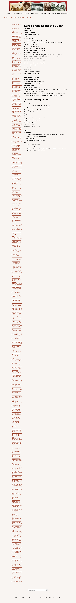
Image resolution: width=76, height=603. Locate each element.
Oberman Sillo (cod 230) (16, 390)
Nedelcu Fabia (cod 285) (16, 373)
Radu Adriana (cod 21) (16, 434)
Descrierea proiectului (18, 13)
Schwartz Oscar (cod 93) (16, 485)
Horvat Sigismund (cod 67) (17, 238)
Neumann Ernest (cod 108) (17, 380)
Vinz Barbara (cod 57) (16, 563)
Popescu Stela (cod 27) (16, 429)
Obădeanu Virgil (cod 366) (17, 389)
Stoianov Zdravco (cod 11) (17, 523)
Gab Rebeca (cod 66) (16, 197)
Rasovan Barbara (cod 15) (16, 438)
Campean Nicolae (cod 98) (17, 102)
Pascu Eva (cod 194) (16, 397)
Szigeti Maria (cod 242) (16, 536)
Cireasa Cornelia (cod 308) (17, 123)
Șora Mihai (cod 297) (16, 539)
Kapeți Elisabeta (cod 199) (17, 272)
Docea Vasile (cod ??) (16, 161)
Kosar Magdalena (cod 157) (17, 283)
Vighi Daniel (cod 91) (16, 560)
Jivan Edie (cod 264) (16, 262)
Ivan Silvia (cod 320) (16, 255)
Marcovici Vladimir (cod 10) (17, 341)
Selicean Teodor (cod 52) (16, 490)
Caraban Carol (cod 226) (16, 103)
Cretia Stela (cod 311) (16, 144)
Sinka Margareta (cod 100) (17, 505)
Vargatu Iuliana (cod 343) (16, 557)
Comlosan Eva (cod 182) (16, 130)
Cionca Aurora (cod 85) (16, 120)
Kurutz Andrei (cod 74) (16, 289)
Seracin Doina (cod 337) (16, 492)
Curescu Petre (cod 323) (16, 149)
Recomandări (64, 13)
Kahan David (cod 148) (16, 271)
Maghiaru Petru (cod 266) (17, 325)
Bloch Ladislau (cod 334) (16, 65)
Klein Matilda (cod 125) (16, 276)
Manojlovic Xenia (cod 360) (17, 334)
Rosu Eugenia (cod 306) (16, 451)
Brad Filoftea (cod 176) (16, 86)
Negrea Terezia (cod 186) (16, 375)
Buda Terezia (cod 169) (16, 90)
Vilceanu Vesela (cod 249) (17, 561)
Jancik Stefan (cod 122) (16, 259)
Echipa (27, 13)
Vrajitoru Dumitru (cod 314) (17, 570)
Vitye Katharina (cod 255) (17, 564)
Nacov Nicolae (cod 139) (16, 372)
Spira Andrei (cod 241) (16, 510)
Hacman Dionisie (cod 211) (17, 222)
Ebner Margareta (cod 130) (17, 166)
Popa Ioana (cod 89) (16, 423)
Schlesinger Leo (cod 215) (17, 471)
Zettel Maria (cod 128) (16, 580)
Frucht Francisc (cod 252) (17, 195)
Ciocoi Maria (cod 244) (16, 117)
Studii (48, 13)
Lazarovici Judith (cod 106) (17, 309)
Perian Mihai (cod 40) (16, 408)
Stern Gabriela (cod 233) (16, 521)
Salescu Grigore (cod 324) (17, 460)
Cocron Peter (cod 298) (16, 129)
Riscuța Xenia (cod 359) (16, 448)
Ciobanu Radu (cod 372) (16, 116)
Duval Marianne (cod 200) (17, 165)
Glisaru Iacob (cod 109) (16, 208)
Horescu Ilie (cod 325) (16, 237)
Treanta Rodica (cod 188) (16, 552)
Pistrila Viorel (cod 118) (16, 417)
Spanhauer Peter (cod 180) (17, 509)
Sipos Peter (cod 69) (16, 506)
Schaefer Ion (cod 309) (16, 465)
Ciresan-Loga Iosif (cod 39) (17, 124)
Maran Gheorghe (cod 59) (17, 337)
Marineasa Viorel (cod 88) (17, 343)
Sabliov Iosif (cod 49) (16, 456)
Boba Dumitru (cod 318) (16, 66)
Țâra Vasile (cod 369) (16, 553)
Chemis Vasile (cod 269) (16, 104)
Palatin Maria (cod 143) (16, 394)
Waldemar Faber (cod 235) (17, 574)
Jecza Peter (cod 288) (16, 260)
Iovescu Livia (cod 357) (16, 250)
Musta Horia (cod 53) (16, 371)
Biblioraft (43, 13)
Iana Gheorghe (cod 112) (16, 242)
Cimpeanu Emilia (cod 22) (16, 113)
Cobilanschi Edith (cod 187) (17, 128)
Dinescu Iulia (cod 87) (16, 158)
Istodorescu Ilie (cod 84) (16, 253)
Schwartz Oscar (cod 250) (17, 486)
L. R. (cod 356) (15, 291)
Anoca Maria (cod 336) (16, 35)
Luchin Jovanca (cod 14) (16, 318)
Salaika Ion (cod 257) (16, 457)
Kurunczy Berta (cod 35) (16, 287)
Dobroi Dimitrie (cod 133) (16, 159)
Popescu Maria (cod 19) (16, 427)
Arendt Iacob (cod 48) (16, 36)
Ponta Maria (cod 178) (16, 419)
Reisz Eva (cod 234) (15, 440)
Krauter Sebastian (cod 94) (17, 284)
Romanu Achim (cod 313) (16, 450)
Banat (8, 13)
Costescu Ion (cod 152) (16, 137)
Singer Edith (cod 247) (16, 502)
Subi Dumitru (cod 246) (16, 526)
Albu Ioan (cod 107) (15, 28)
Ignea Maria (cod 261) (16, 245)
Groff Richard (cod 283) (16, 213)
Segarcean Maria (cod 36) (17, 489)
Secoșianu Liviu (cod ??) (16, 488)
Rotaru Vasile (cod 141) (16, 452)
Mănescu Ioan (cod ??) (16, 326)
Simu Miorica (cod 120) (16, 501)
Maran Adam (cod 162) (16, 335)
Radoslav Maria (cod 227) (16, 430)
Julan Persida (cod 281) (16, 264)
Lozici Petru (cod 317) (16, 314)
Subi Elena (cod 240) (16, 527)
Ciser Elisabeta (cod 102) (16, 127)
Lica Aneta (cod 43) (15, 312)
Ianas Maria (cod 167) (16, 243)
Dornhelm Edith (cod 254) (17, 162)
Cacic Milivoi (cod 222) (16, 96)
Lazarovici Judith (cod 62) (17, 308)
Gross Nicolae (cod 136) (16, 218)
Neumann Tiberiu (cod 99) (17, 383)
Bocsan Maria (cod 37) (16, 70)
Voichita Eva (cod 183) (16, 569)
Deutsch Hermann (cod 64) (17, 154)
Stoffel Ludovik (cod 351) (16, 522)
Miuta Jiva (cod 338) (16, 363)
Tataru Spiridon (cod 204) (17, 540)
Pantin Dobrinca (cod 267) (17, 396)
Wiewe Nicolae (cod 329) (16, 576)
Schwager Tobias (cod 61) (17, 484)
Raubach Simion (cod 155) (17, 439)
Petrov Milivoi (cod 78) (16, 410)
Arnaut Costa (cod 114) (16, 40)
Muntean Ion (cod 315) (16, 364)
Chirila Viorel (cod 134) (16, 108)
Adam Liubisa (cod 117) (16, 24)
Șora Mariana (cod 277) (16, 538)
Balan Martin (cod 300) (16, 48)
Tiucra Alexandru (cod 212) (17, 548)
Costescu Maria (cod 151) (16, 138)
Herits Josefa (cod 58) (16, 228)
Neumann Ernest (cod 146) (17, 381)
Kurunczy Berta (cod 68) (16, 288)
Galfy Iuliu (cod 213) (15, 199)
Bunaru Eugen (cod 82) (16, 91)
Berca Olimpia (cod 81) (16, 58)
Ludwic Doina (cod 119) (16, 322)
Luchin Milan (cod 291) (16, 320)
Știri (53, 13)
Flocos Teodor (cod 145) (16, 184)
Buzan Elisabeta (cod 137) (17, 92)
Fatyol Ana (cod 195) (16, 176)
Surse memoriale (34, 13)
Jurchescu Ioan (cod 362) (17, 266)
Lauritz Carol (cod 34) (16, 300)
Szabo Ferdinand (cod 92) (17, 532)
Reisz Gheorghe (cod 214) (17, 442)
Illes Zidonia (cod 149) (16, 246)
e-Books (57, 13)
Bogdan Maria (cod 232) (16, 71)
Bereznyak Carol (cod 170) (17, 62)
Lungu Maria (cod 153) (16, 324)
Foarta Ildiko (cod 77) (16, 190)
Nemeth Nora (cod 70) (16, 376)
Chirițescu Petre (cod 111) (17, 109)
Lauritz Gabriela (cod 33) (16, 301)
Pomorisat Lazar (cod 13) (16, 418)
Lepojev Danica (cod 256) (17, 310)
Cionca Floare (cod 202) (16, 121)
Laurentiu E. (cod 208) (16, 299)
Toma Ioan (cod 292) (16, 549)
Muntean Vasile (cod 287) (17, 366)
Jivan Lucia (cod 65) (16, 263)
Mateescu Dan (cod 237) (16, 351)
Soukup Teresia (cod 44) (16, 507)
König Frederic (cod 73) (16, 279)
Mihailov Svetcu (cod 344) (17, 359)
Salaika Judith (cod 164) (16, 459)
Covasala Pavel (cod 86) (16, 140)
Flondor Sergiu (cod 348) (16, 188)
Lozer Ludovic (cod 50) (16, 313)
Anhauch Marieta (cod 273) (17, 32)
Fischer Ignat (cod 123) (16, 180)
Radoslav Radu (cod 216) (16, 431)
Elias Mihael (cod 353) (16, 167)
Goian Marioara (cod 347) (16, 209)
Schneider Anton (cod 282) (17, 480)
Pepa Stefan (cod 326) (16, 406)
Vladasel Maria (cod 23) (16, 565)
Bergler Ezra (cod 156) (16, 63)
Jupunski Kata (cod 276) (16, 270)
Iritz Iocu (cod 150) (15, 251)
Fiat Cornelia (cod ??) (16, 179)
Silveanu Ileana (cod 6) (16, 497)
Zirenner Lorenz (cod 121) (17, 581)
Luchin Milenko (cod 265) (17, 321)
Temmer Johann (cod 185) (17, 547)
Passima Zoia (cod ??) (16, 401)
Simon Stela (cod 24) (16, 498)
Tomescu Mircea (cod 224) (17, 551)
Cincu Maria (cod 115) (16, 115)
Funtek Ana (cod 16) (16, 196)
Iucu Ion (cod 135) (15, 254)
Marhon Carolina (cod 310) (17, 342)
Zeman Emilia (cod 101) (16, 577)
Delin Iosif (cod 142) (15, 153)
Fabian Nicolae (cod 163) (16, 171)
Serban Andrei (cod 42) (16, 493)
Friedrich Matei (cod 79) (16, 193)
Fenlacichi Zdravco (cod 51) (17, 178)
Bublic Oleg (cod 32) (16, 88)
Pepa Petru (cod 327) (16, 405)
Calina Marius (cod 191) (16, 98)
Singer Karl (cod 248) (16, 503)
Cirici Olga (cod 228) (16, 125)
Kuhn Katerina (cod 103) (16, 285)
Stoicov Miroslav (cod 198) (17, 524)
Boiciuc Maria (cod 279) (16, 78)
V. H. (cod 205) (15, 556)
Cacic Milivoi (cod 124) (16, 95)
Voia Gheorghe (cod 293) (16, 568)
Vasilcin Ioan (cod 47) (16, 559)
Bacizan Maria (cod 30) (16, 44)
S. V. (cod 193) (15, 455)
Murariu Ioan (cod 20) (16, 367)
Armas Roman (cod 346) (16, 37)
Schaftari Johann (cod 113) (17, 467)
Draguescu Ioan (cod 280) (17, 163)
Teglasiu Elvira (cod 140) (16, 543)
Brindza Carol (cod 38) (16, 87)
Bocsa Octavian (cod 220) (17, 69)
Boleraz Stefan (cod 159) (16, 79)
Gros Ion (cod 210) (15, 217)
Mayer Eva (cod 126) (16, 355)
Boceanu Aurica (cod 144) (17, 67)
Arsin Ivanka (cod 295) (16, 41)
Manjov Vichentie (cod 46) (17, 333)
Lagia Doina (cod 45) (16, 295)
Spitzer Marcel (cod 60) (16, 511)
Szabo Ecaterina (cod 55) (16, 531)
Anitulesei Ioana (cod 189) (17, 33)
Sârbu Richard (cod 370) (16, 464)
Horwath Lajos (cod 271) (16, 239)
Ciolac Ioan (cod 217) (16, 119)
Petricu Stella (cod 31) (16, 409)
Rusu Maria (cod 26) (16, 454)
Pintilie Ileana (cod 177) (16, 413)
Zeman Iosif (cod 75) (16, 578)
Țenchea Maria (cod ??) (16, 555)
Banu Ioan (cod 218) (15, 49)
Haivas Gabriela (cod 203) (17, 224)
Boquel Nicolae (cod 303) (16, 83)
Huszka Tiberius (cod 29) (16, 241)
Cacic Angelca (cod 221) (16, 94)
